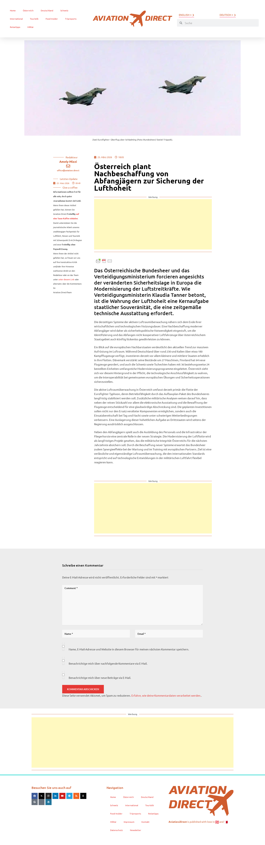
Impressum (129, 821)
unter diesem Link (66, 279)
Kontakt (145, 821)
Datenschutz (116, 830)
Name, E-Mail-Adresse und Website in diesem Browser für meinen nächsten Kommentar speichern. (129, 649)
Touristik (34, 18)
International (16, 18)
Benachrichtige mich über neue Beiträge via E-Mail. (100, 677)
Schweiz (64, 10)
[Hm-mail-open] (42, 802)
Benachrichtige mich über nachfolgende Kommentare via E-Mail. (108, 663)
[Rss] (76, 796)
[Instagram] (48, 796)
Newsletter (135, 830)
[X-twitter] (42, 796)
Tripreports (70, 18)
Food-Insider (52, 18)
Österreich (28, 10)
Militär (30, 27)
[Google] (35, 802)
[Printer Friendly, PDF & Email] (104, 260)
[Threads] (83, 796)
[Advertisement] (153, 224)
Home (13, 10)
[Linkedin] (55, 796)
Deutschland (47, 10)
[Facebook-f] (35, 796)
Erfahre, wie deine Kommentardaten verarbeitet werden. (166, 695)
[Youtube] (62, 796)
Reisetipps (15, 27)
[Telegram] (69, 796)
